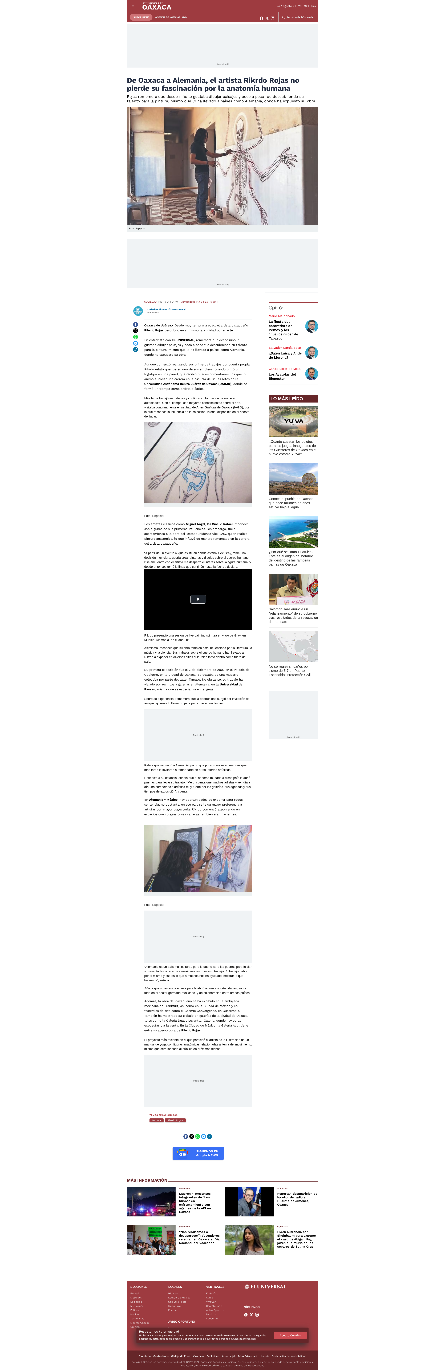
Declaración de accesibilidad (289, 1356)
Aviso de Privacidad (244, 1338)
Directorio (145, 1356)
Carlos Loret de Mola (285, 368)
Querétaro (174, 1306)
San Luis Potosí (177, 1301)
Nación (134, 1314)
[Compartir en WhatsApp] (135, 337)
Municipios (137, 1306)
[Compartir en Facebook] (135, 324)
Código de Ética (180, 1356)
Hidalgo (173, 1293)
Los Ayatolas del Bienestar (282, 376)
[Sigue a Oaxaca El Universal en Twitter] (268, 18)
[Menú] (133, 6)
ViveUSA (211, 1301)
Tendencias (137, 1318)
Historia (264, 1356)
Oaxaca (156, 1120)
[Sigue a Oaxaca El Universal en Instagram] (273, 18)
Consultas (212, 1318)
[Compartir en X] (135, 330)
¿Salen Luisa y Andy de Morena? (285, 355)
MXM (185, 17)
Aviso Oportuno (215, 1310)
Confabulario (214, 1306)
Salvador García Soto (285, 347)
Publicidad (213, 1356)
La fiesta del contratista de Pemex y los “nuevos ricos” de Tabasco (283, 329)
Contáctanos (160, 1356)
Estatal (134, 1293)
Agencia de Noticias (167, 17)
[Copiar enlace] (135, 349)
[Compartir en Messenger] (135, 343)
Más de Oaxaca (139, 1322)
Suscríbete (141, 17)
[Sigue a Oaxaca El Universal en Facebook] (262, 18)
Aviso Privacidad (247, 1356)
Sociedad (150, 301)
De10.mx (211, 1314)
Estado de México (179, 1297)
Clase (209, 1297)
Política (135, 1310)
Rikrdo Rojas (175, 1120)
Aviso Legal (228, 1356)
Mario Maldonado (282, 316)
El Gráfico (212, 1293)
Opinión (276, 308)
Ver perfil (153, 312)
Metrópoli (136, 1297)
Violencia (198, 1356)
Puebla (172, 1310)
